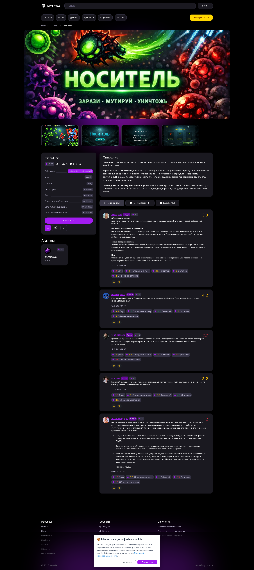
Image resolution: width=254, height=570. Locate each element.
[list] (127, 135)
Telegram (106, 526)
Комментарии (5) (141, 203)
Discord (105, 531)
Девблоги (89, 17)
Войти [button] (205, 5)
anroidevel (51, 257)
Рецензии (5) (113, 203)
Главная (48, 17)
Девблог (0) (169, 203)
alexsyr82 (116, 214)
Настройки (126, 562)
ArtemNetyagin (119, 418)
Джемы (73, 17)
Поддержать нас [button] (201, 17)
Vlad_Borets (118, 334)
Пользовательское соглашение (171, 531)
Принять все (147, 562)
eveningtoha (118, 294)
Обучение (105, 17)
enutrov (115, 378)
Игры (61, 17)
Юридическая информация (169, 526)
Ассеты (120, 17)
